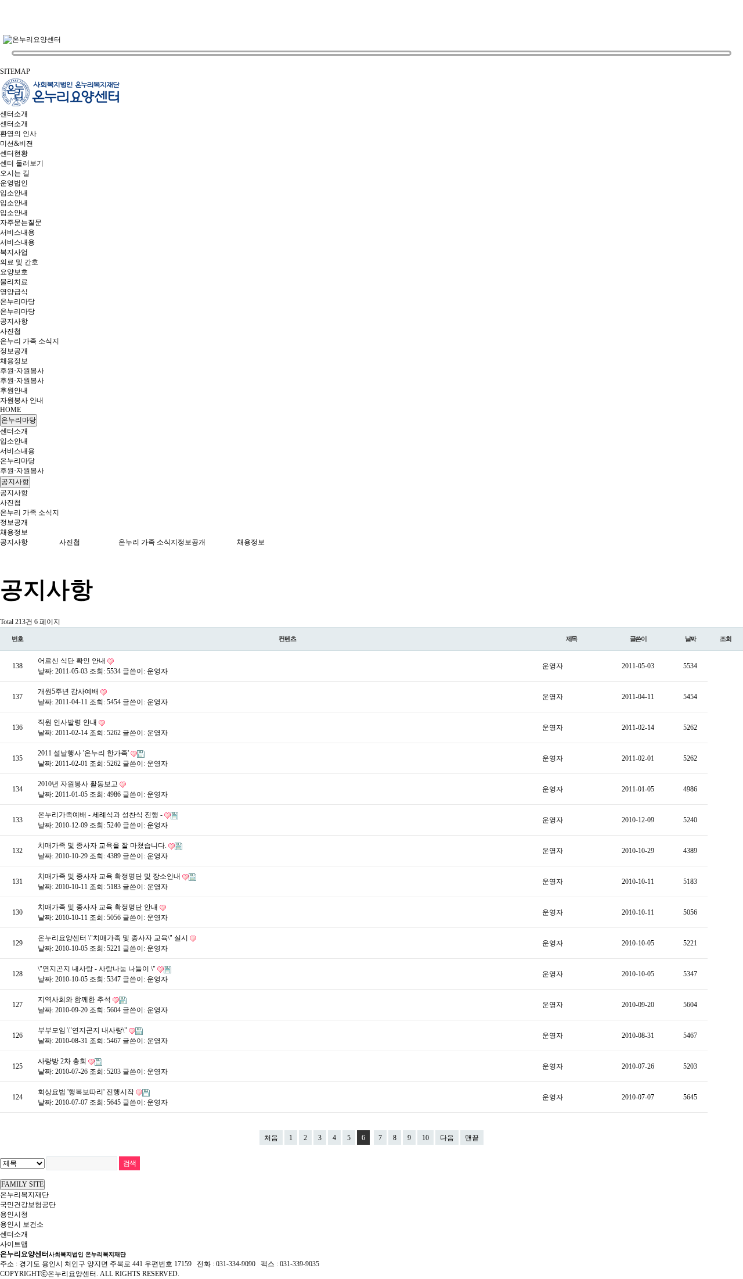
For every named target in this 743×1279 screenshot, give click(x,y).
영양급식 (14, 292)
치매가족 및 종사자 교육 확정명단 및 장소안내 (110, 876)
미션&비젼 (16, 143)
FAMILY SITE (22, 1184)
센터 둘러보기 (22, 163)
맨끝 (472, 1138)
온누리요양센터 (63, 1254)
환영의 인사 (18, 134)
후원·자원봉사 (22, 371)
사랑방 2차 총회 (63, 1061)
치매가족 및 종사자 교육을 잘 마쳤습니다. (103, 845)
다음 (447, 1138)
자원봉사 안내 (22, 400)
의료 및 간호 (19, 262)
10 (425, 1138)
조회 (725, 638)
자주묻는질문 (21, 222)
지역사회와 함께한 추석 (75, 999)
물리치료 (14, 282)
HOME (10, 410)
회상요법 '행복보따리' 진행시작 (87, 1092)
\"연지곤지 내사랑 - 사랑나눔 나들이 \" (97, 969)
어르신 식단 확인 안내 (72, 661)
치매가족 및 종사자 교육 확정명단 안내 (99, 907)
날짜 (691, 638)
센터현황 (14, 153)
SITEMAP (15, 71)
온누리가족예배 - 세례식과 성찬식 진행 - (101, 815)
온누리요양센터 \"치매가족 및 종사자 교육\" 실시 (114, 938)
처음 (271, 1138)
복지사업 (14, 252)
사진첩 (10, 331)
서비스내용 (17, 232)
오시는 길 (15, 173)
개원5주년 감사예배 (69, 691)
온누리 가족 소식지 (29, 341)
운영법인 (14, 183)
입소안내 (14, 193)
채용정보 (14, 361)
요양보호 (14, 272)
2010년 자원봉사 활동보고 (79, 784)
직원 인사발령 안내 (68, 722)
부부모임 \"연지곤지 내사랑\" (83, 1030)
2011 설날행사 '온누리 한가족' (84, 753)
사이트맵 (14, 1244)
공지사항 (14, 321)
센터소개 (14, 114)
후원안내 (14, 390)
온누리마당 (17, 302)
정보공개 (14, 351)
